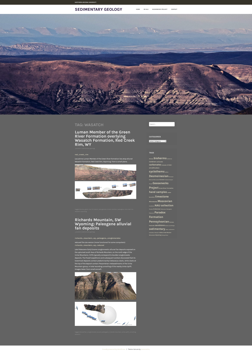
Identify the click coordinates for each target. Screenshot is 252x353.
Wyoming (84, 211)
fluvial (150, 183)
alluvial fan (83, 332)
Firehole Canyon (169, 179)
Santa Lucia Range (170, 225)
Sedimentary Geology (98, 9)
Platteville (152, 225)
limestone (162, 196)
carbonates (155, 164)
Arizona (151, 158)
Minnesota (153, 201)
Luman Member (112, 209)
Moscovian (165, 201)
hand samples (158, 192)
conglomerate (91, 332)
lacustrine (152, 197)
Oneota (151, 209)
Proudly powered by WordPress (113, 349)
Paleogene (121, 209)
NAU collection (164, 205)
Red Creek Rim (129, 209)
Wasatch (77, 211)
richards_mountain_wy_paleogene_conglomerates (97, 238)
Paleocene (163, 209)
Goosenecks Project (159, 9)
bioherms (160, 158)
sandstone (160, 225)
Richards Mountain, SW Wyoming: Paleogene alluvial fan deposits (103, 223)
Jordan (169, 192)
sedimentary (157, 228)
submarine (171, 229)
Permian (171, 222)
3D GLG (146, 9)
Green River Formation (91, 209)
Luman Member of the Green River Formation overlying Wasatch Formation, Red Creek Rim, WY (105, 138)
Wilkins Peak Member (165, 232)
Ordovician (156, 209)
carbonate (159, 161)
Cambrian (152, 162)
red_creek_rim (81, 154)
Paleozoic (151, 213)
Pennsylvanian (159, 221)
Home (138, 9)
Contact (174, 9)
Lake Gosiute (103, 209)
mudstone (151, 206)
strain (166, 229)
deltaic (166, 172)
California (169, 158)
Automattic (145, 349)
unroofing (132, 332)
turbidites (151, 232)
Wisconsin (152, 235)
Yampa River (165, 235)
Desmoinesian (158, 176)
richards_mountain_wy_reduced (89, 245)
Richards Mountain (115, 332)
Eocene (82, 209)
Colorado (164, 165)
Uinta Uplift (125, 332)
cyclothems (157, 171)
